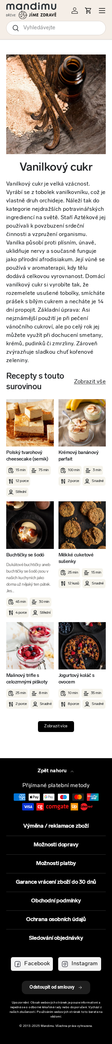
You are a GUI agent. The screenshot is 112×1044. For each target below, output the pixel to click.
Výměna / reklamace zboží (56, 826)
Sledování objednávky (56, 938)
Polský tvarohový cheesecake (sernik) (27, 456)
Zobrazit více (56, 726)
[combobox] (56, 28)
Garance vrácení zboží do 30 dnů (56, 882)
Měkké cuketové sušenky (76, 558)
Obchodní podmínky (56, 901)
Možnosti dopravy (56, 845)
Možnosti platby (56, 864)
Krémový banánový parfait (78, 456)
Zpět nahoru (53, 770)
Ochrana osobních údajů (56, 920)
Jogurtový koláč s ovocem (76, 679)
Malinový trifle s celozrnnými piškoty (27, 679)
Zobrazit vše (90, 382)
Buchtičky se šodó (25, 555)
